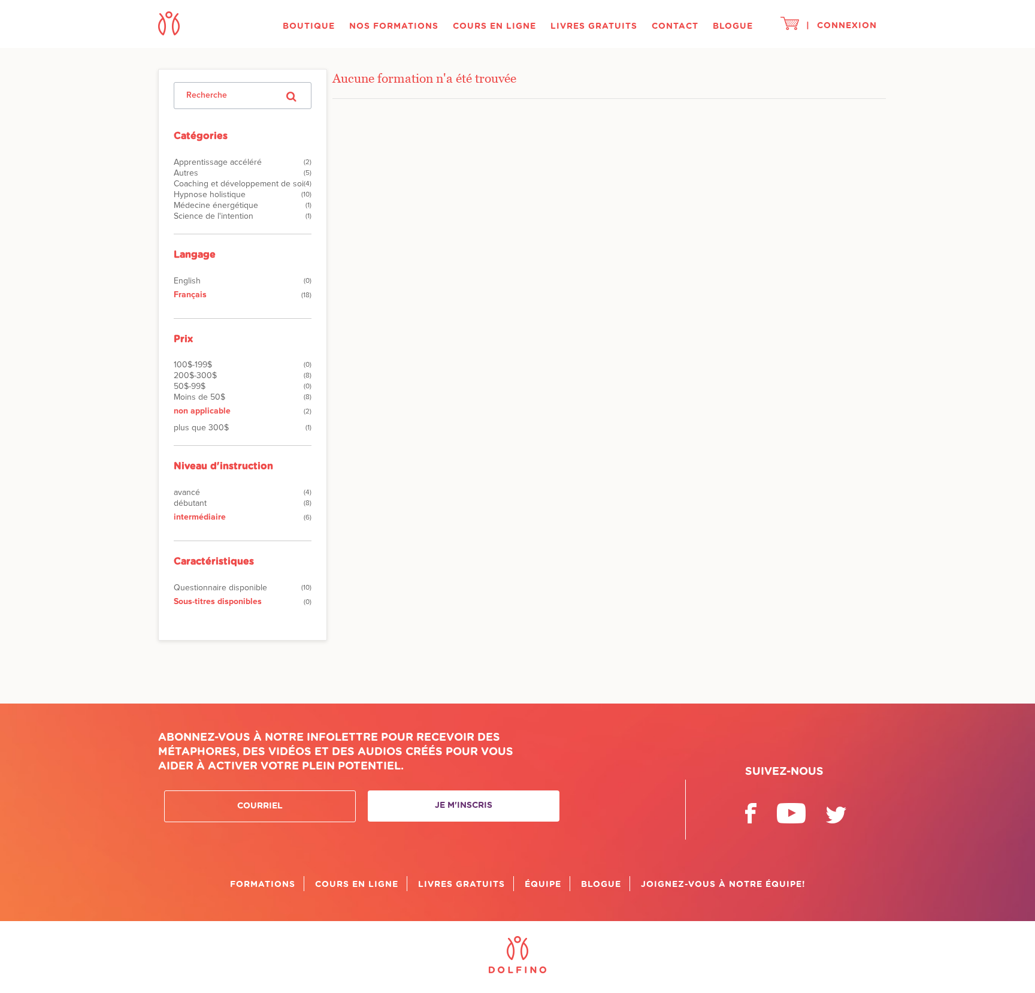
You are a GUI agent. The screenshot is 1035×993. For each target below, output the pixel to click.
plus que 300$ (201, 428)
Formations (262, 884)
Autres (186, 173)
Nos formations (393, 26)
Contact (675, 26)
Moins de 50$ (199, 397)
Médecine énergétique (216, 205)
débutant (190, 503)
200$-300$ (195, 376)
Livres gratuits (593, 26)
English (187, 281)
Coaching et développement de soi (239, 184)
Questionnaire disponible (220, 588)
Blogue (733, 26)
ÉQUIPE (543, 884)
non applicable (202, 411)
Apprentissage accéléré (218, 162)
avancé (187, 492)
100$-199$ (193, 365)
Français (190, 295)
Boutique (309, 26)
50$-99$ (189, 386)
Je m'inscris (463, 805)
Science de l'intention (213, 216)
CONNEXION (847, 26)
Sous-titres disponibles (218, 601)
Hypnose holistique (210, 195)
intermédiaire (200, 517)
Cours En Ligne (494, 26)
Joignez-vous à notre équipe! (723, 884)
